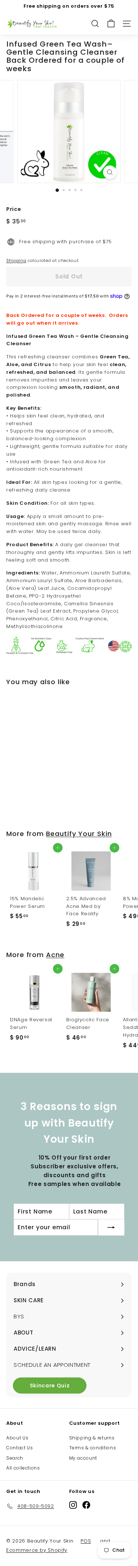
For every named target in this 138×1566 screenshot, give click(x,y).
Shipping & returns (92, 1438)
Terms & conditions (92, 1448)
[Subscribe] (111, 1227)
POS (86, 1540)
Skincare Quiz (50, 1385)
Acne (55, 954)
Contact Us (19, 1448)
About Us (17, 1438)
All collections (23, 1468)
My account (83, 1458)
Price (13, 209)
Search (14, 1458)
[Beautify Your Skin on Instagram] (73, 1505)
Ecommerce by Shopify (36, 1550)
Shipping (16, 260)
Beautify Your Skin (79, 833)
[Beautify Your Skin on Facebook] (86, 1505)
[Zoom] (110, 172)
